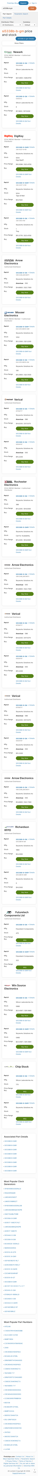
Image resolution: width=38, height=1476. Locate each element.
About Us (29, 1456)
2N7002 (7, 1432)
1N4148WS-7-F (9, 1386)
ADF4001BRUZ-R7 (11, 1307)
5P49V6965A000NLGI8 (13, 1206)
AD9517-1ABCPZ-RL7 (12, 1223)
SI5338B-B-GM (21, 63)
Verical (13, 401)
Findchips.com (3, 3)
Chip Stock (22, 1066)
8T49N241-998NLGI (11, 1294)
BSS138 (7, 1403)
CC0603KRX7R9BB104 (12, 1398)
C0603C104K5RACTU (12, 1381)
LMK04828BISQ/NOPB (12, 1227)
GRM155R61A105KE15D (13, 1428)
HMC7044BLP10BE (11, 1214)
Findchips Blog (12, 3)
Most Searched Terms (11, 1459)
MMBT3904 (8, 1339)
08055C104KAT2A (11, 1415)
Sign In (34, 3)
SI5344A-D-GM (10, 1235)
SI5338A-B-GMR (10, 1218)
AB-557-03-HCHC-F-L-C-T (14, 1286)
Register (23, 3)
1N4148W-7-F (9, 1373)
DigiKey (17, 138)
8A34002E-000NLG (11, 1244)
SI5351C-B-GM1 (10, 1256)
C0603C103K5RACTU (12, 1441)
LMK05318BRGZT (10, 1201)
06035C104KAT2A (11, 1436)
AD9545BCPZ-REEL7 (12, 1265)
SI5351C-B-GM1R (10, 1269)
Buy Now (24, 83)
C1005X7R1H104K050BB (13, 1331)
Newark (17, 54)
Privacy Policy (12, 1461)
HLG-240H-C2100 (11, 1335)
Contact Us (20, 1456)
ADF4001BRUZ (9, 1311)
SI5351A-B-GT (9, 1278)
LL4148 (7, 1449)
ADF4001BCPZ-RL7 (11, 1261)
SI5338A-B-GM (10, 1239)
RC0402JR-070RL (11, 1356)
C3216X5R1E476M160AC (13, 1343)
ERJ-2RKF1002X (10, 1420)
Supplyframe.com (18, 1473)
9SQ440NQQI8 (9, 1193)
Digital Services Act (11, 1463)
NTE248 (7, 1326)
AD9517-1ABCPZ (10, 1231)
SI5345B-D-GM (10, 1299)
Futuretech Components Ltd (16, 915)
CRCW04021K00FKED (12, 1365)
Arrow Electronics (18, 566)
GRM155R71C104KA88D (13, 1377)
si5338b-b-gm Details (26, 39)
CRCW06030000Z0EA (12, 1390)
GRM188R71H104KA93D (13, 1360)
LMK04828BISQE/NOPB (13, 1210)
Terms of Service (25, 1461)
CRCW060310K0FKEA (12, 1352)
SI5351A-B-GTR (10, 1252)
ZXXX (6, 1348)
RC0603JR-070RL (11, 1445)
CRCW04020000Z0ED (12, 1394)
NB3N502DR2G (10, 1248)
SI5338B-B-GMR (22, 147)
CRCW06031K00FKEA (12, 1424)
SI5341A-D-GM (10, 1290)
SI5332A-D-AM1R (10, 1303)
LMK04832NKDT (10, 1197)
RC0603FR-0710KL (11, 1407)
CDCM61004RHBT (11, 1273)
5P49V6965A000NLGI (12, 1189)
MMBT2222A (9, 1411)
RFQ (24, 940)
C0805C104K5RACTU (12, 1369)
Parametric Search (28, 1459)
